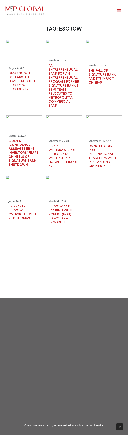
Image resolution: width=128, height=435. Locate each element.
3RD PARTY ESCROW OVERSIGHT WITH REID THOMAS (22, 212)
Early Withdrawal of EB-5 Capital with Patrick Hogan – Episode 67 (63, 156)
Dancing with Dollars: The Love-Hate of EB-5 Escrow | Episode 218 (23, 81)
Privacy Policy (75, 425)
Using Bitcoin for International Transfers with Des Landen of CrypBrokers (102, 156)
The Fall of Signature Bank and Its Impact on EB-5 (102, 76)
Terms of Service (94, 425)
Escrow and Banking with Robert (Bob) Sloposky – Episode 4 (60, 214)
